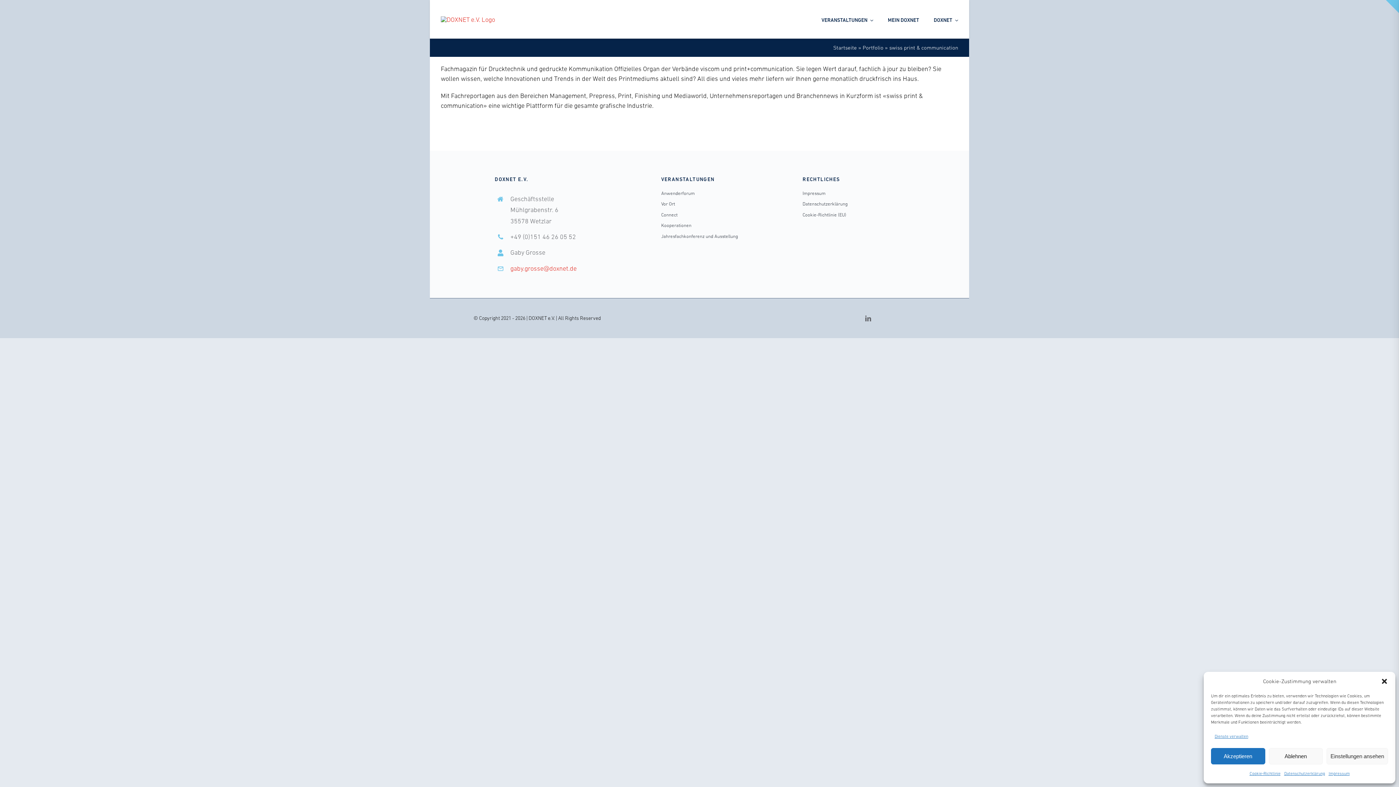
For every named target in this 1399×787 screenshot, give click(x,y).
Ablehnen (1296, 756)
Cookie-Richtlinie (1265, 773)
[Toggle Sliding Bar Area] (1392, 6)
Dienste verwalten (1231, 736)
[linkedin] (868, 318)
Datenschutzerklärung (1304, 773)
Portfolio (873, 47)
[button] (1384, 681)
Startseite (845, 47)
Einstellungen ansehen (1357, 756)
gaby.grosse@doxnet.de (543, 268)
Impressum (1339, 773)
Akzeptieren (1238, 756)
